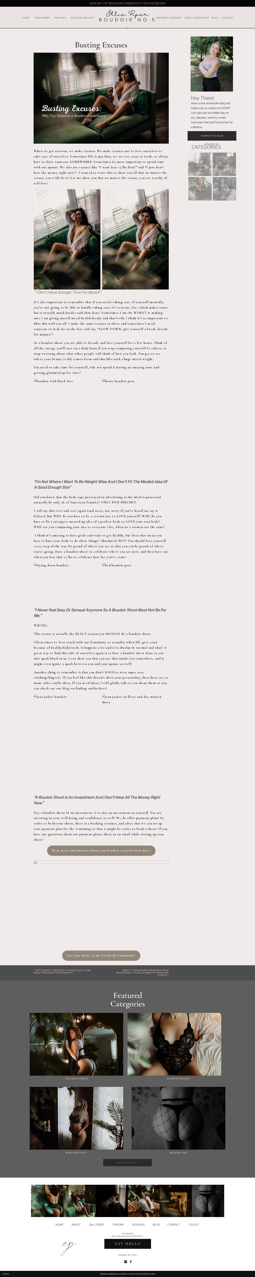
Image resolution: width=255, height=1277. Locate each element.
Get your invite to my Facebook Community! (101, 955)
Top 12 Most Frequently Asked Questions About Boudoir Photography (62, 971)
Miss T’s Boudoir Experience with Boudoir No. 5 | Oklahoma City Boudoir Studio (142, 972)
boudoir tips (101, 36)
